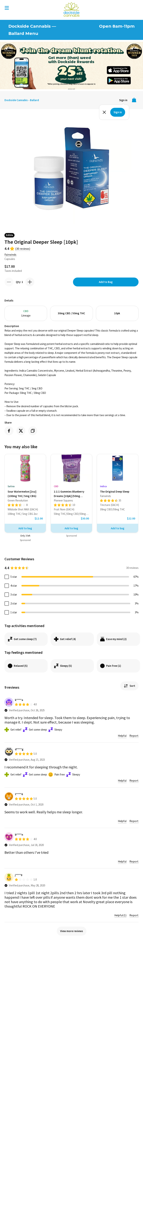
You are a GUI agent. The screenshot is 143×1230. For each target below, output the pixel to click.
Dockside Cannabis (71, 9)
